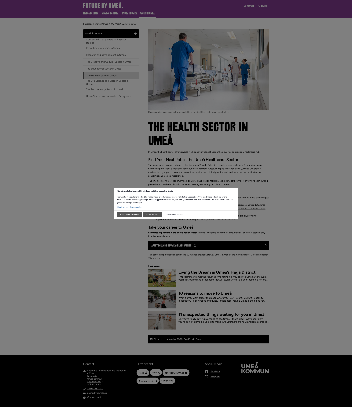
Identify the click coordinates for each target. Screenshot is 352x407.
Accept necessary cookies (129, 214)
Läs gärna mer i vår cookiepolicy (129, 207)
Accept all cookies (153, 214)
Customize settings (175, 214)
